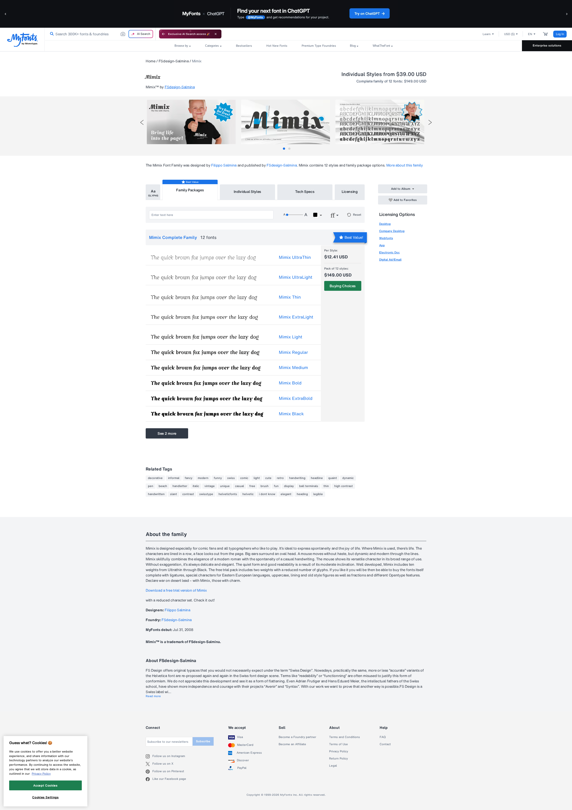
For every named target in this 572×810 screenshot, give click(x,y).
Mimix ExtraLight (296, 317)
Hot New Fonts (276, 46)
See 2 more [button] (167, 433)
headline (317, 478)
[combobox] (100, 34)
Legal (333, 766)
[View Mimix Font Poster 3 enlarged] (379, 122)
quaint (332, 478)
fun (276, 486)
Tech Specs (305, 191)
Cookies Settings (45, 797)
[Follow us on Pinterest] (149, 772)
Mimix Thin (290, 297)
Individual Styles (247, 191)
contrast (188, 494)
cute (268, 478)
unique (225, 486)
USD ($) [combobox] (509, 34)
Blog (353, 45)
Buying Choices (343, 286)
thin (326, 486)
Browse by (181, 45)
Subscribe (203, 741)
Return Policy (338, 758)
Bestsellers (244, 46)
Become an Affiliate (292, 744)
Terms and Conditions (344, 737)
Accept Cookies (45, 785)
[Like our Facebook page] (149, 779)
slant (173, 494)
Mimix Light (290, 337)
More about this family (404, 165)
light (257, 478)
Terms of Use (338, 744)
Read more (153, 696)
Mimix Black (291, 414)
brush (265, 486)
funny (218, 478)
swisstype (206, 494)
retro (280, 478)
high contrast (343, 486)
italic (196, 486)
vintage (209, 486)
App (382, 245)
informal (173, 478)
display (289, 486)
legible (318, 494)
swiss (231, 478)
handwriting (297, 478)
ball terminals (308, 486)
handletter (179, 486)
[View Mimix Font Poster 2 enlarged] (285, 122)
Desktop (385, 224)
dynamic (348, 478)
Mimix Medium (293, 367)
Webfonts (386, 238)
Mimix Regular (293, 352)
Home (151, 61)
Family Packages (190, 190)
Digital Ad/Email (390, 259)
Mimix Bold (290, 383)
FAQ (383, 737)
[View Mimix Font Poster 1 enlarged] (191, 122)
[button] (5, 14)
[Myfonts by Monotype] (22, 39)
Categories (212, 45)
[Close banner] (215, 34)
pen (150, 486)
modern (203, 478)
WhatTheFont (381, 45)
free (252, 486)
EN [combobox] (530, 34)
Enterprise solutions (547, 45)
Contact (385, 744)
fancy (188, 478)
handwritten (156, 494)
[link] (50, 34)
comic (244, 478)
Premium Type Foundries (319, 46)
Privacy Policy (338, 751)
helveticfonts (228, 494)
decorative (155, 478)
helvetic (248, 494)
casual (239, 486)
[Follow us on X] (149, 764)
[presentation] (142, 122)
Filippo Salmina (224, 165)
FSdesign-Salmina (174, 61)
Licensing (350, 191)
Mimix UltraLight (295, 277)
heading (302, 494)
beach (163, 486)
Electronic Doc (389, 252)
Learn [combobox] (487, 34)
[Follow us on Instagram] (149, 756)
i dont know (267, 494)
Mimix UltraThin (295, 257)
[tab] (284, 148)
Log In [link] (560, 34)
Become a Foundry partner (297, 737)
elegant (286, 494)
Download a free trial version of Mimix (176, 590)
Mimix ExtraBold (295, 398)
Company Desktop (392, 231)
